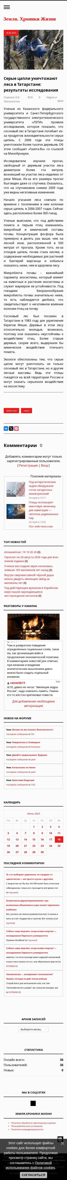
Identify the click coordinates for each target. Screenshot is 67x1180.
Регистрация (28, 465)
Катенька (35, 747)
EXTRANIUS (11, 966)
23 (42, 846)
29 (33, 852)
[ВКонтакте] (6, 428)
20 (17, 846)
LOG (33, 784)
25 (59, 846)
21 (25, 846)
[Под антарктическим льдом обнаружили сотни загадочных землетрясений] (16, 496)
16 (42, 839)
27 (17, 852)
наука (26, 410)
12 (8, 839)
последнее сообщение (17, 734)
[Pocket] (16, 428)
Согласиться (33, 1175)
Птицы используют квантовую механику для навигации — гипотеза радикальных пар (43, 510)
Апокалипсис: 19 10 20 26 (20, 552)
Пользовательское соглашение (26, 1126)
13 (17, 839)
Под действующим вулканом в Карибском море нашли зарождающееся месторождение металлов (31, 591)
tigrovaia (13, 892)
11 (59, 833)
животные (11, 410)
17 (50, 839)
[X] (11, 428)
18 (59, 839)
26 (8, 852)
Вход (44, 465)
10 (50, 833)
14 (25, 839)
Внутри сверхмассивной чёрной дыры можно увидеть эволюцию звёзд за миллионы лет (29, 579)
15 (33, 839)
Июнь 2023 (33, 813)
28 (25, 852)
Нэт (32, 734)
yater (33, 759)
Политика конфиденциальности (27, 1129)
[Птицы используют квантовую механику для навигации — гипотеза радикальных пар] (16, 518)
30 (42, 852)
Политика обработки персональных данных (33, 1122)
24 (50, 846)
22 (33, 846)
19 (8, 846)
